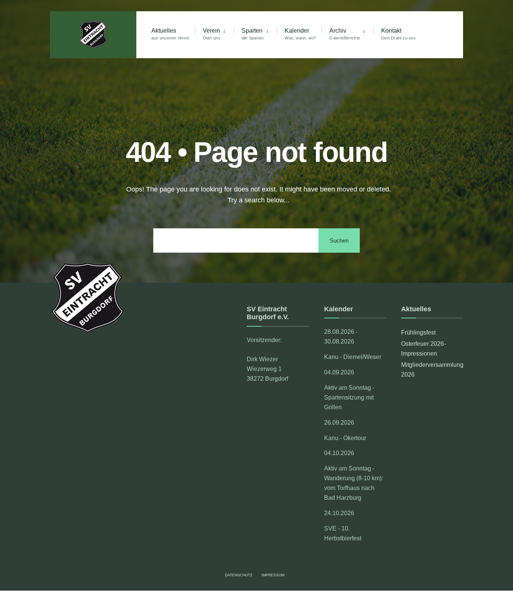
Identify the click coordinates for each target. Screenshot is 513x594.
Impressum (272, 575)
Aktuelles (170, 33)
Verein (211, 33)
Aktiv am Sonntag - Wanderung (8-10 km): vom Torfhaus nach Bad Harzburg (353, 483)
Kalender (300, 33)
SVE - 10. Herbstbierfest (342, 533)
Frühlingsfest (418, 332)
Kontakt (398, 33)
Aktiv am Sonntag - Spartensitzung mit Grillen (349, 397)
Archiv (344, 33)
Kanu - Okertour (345, 437)
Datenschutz (238, 575)
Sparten (252, 33)
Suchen (339, 240)
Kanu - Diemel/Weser (352, 356)
